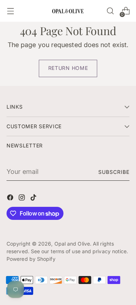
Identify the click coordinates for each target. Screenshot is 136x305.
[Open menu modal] (10, 11)
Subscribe (113, 172)
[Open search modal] (110, 11)
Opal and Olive (72, 244)
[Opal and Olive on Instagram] (22, 199)
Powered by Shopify (31, 259)
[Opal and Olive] (68, 10)
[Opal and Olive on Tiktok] (34, 199)
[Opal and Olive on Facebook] (11, 199)
